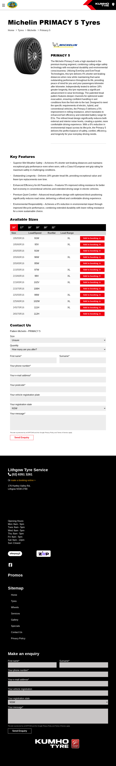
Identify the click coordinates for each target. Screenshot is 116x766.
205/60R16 (18, 257)
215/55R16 (18, 270)
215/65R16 (18, 282)
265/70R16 (18, 314)
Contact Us (16, 632)
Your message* (17, 413)
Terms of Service (62, 432)
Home (14, 595)
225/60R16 (18, 301)
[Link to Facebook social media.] (10, 565)
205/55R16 (18, 251)
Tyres (14, 601)
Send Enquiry (21, 437)
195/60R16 (18, 244)
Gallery (14, 620)
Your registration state (21, 404)
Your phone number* (20, 366)
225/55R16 (18, 295)
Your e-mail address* (20, 375)
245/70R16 (18, 307)
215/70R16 (18, 288)
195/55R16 (18, 238)
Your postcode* (17, 385)
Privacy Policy (49, 432)
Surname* (64, 356)
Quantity (14, 345)
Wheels (15, 607)
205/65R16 (18, 263)
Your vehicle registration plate (25, 395)
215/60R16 (18, 276)
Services (15, 613)
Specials (15, 626)
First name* (16, 356)
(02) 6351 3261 (22, 474)
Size (12, 336)
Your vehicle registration (20, 689)
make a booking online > (23, 480)
